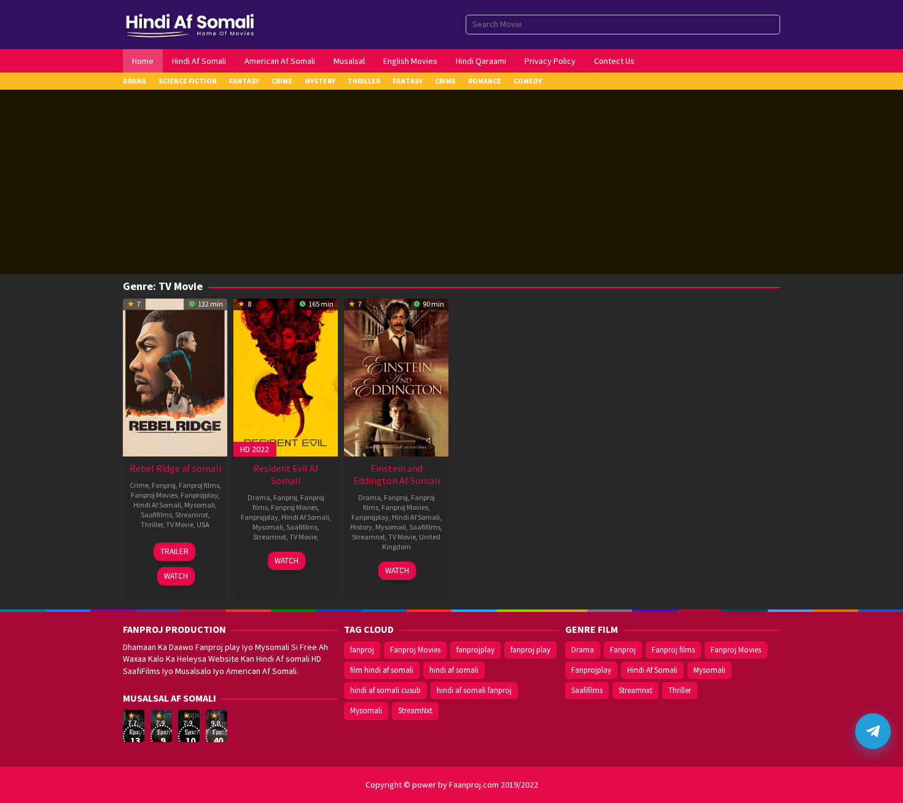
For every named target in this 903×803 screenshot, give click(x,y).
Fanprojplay (199, 494)
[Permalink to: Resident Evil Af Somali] (285, 376)
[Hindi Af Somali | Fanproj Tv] (190, 23)
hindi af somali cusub (385, 690)
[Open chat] (873, 731)
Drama (259, 497)
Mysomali (199, 504)
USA (203, 524)
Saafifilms (156, 514)
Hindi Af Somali (157, 504)
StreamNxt (415, 710)
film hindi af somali (381, 670)
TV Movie (180, 524)
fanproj (362, 649)
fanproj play (530, 649)
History (361, 526)
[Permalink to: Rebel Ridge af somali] (175, 376)
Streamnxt (191, 514)
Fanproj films (199, 485)
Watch (176, 576)
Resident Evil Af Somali (286, 474)
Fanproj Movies (154, 494)
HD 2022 (254, 449)
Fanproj (164, 485)
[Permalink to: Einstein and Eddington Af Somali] (396, 376)
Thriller (152, 524)
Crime (139, 485)
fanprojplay (475, 649)
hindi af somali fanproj (474, 690)
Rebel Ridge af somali (175, 468)
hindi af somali (454, 670)
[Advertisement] (451, 182)
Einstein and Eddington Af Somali (396, 474)
